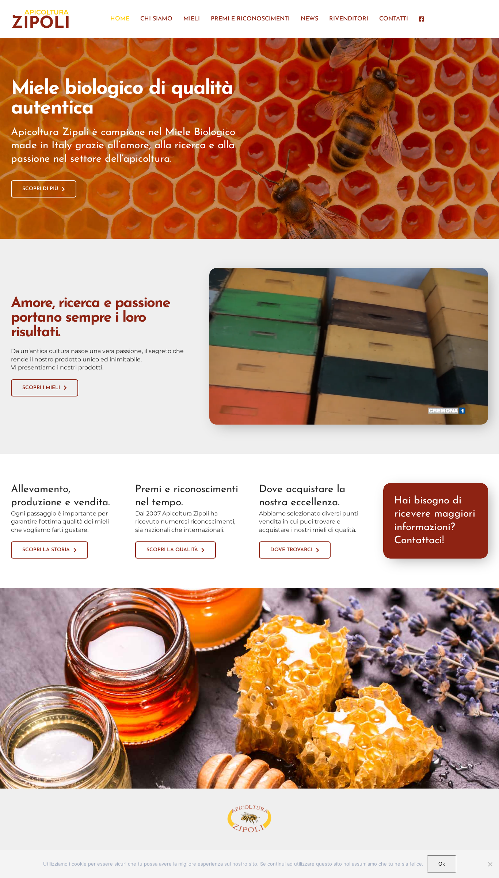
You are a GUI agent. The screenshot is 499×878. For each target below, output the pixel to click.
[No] (490, 864)
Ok (441, 864)
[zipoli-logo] (40, 10)
